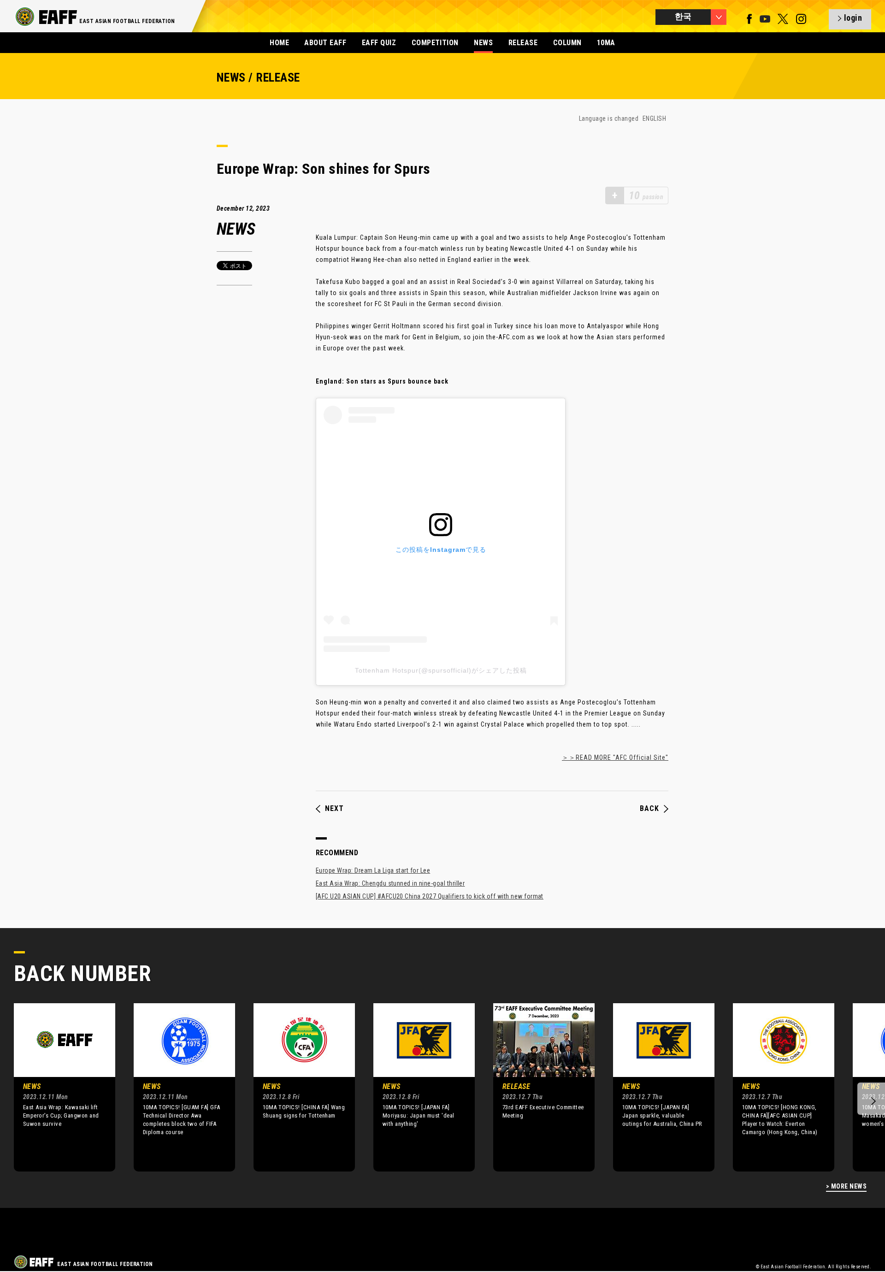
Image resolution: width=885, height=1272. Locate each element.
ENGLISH (654, 118)
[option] (57, 1087)
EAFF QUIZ (379, 42)
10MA (606, 42)
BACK (649, 808)
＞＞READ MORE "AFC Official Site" (615, 757)
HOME (279, 42)
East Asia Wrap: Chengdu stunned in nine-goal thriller (390, 883)
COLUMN (567, 42)
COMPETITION (435, 42)
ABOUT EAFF (325, 42)
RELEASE (522, 42)
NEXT (334, 808)
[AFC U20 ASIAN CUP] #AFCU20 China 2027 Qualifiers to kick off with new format (429, 896)
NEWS (483, 42)
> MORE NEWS (846, 1186)
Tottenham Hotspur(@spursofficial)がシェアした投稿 (441, 670)
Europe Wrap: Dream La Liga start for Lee (373, 870)
